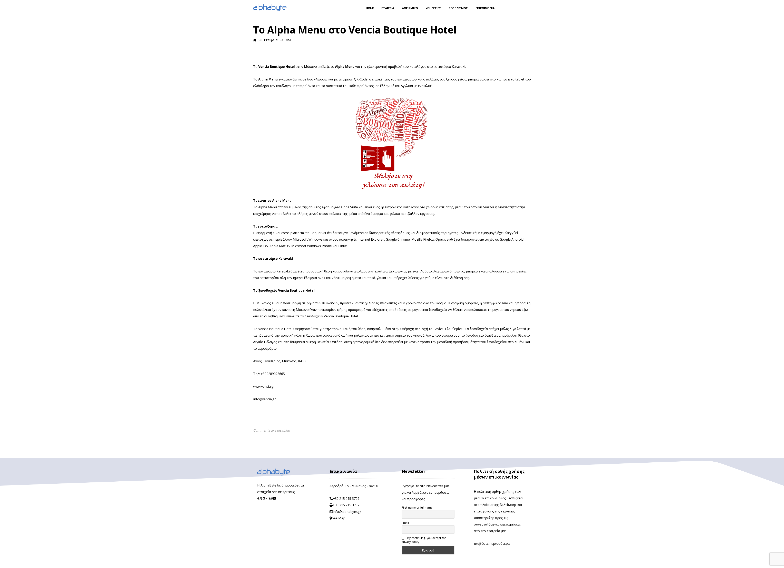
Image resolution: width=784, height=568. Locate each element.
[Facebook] (258, 498)
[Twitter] (261, 498)
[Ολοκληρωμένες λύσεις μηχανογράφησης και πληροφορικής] (269, 7)
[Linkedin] (268, 498)
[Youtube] (274, 498)
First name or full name (417, 507)
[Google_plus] (265, 498)
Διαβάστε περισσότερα (492, 543)
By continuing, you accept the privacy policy (424, 540)
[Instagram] (271, 498)
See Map (338, 518)
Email (405, 523)
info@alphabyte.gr (347, 511)
